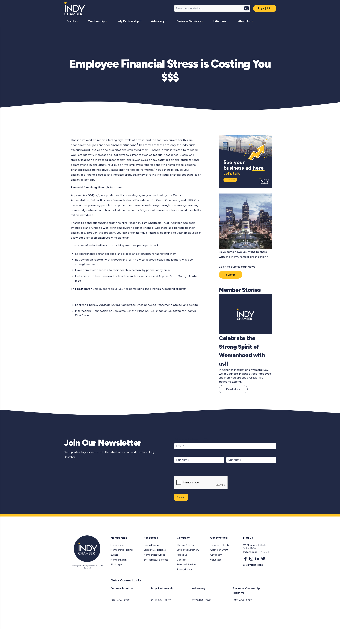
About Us (244, 21)
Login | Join (264, 8)
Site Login (116, 564)
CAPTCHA (181, 472)
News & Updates (153, 545)
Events (71, 21)
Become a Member (220, 545)
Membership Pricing (121, 549)
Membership (96, 21)
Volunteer (215, 559)
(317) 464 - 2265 (201, 600)
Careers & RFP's (185, 545)
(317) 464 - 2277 (161, 600)
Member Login (118, 559)
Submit (230, 274)
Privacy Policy (184, 569)
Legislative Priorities (155, 549)
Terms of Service (186, 564)
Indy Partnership (128, 21)
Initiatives (219, 21)
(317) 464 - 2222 (120, 600)
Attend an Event (219, 549)
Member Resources (154, 554)
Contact (181, 559)
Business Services (189, 21)
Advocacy (158, 21)
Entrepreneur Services (156, 559)
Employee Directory (188, 549)
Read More (233, 389)
